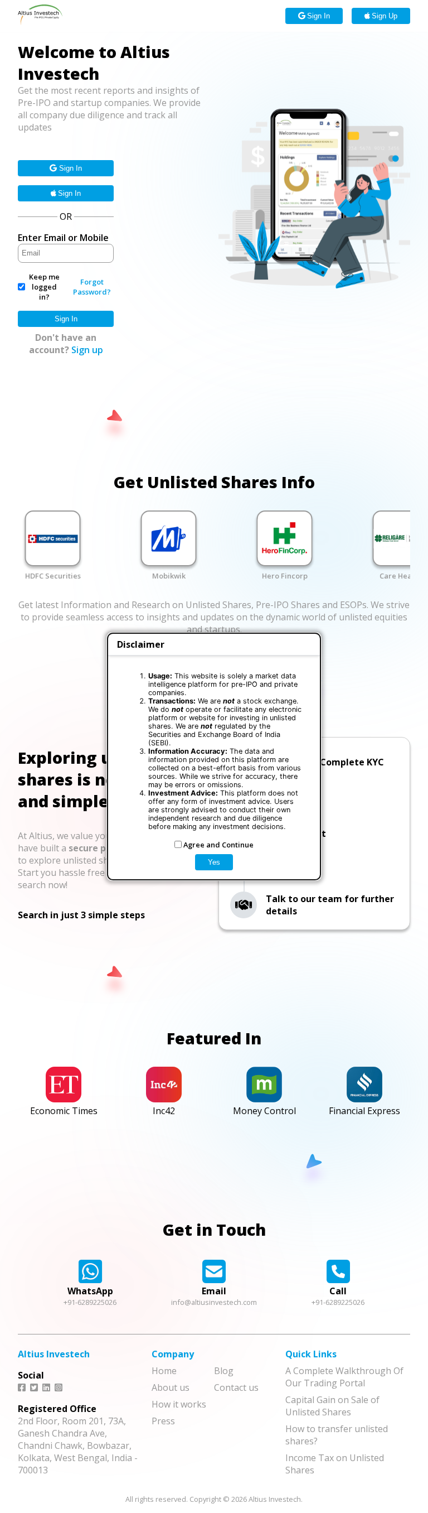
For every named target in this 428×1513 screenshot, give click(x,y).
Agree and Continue (218, 845)
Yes (214, 862)
